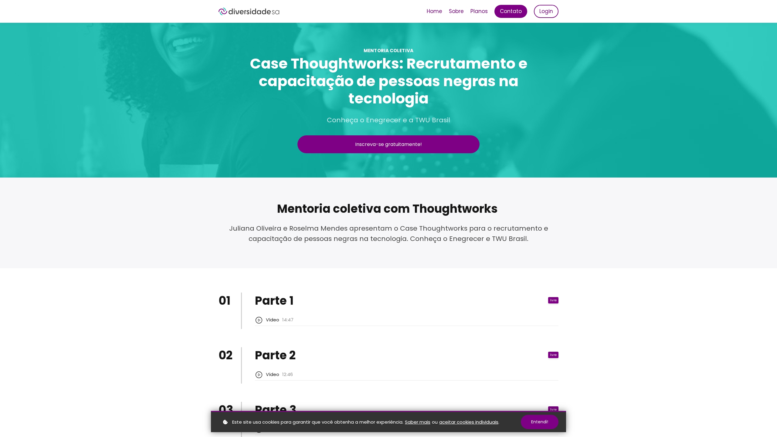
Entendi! (539, 422)
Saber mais (417, 422)
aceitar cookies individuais (468, 422)
